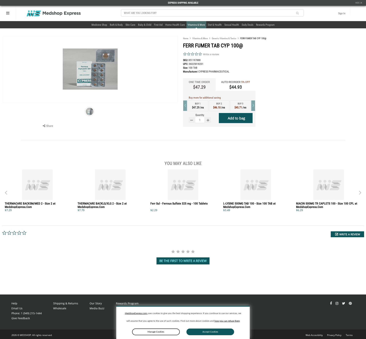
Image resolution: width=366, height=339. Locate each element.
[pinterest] (350, 303)
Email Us (16, 308)
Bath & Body (116, 24)
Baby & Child (144, 24)
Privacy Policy (334, 335)
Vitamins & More (196, 24)
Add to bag (236, 118)
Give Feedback (20, 318)
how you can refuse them (227, 321)
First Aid (158, 24)
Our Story (96, 303)
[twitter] (344, 303)
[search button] (297, 13)
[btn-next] (6, 191)
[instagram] (337, 303)
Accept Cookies (210, 332)
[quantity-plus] (208, 120)
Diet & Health (215, 24)
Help (14, 303)
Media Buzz (97, 308)
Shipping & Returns (65, 303)
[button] (347, 234)
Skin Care (130, 24)
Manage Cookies (156, 332)
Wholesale (59, 308)
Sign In (341, 13)
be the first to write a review (183, 261)
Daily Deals (247, 24)
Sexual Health (231, 24)
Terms (349, 335)
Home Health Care (175, 24)
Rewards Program (265, 24)
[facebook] (331, 303)
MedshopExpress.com (136, 313)
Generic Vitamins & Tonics (224, 38)
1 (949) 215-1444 (31, 313)
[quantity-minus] (191, 120)
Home (185, 38)
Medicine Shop (99, 24)
